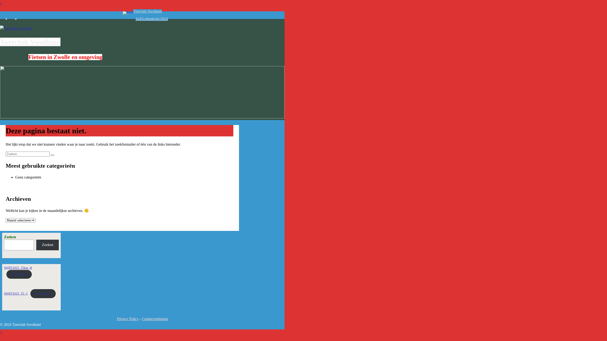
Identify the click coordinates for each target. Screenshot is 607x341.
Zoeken (10, 237)
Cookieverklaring (155, 319)
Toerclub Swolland (147, 11)
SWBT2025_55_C (16, 293)
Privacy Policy (128, 319)
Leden (147, 19)
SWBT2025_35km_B (18, 267)
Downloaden (19, 274)
